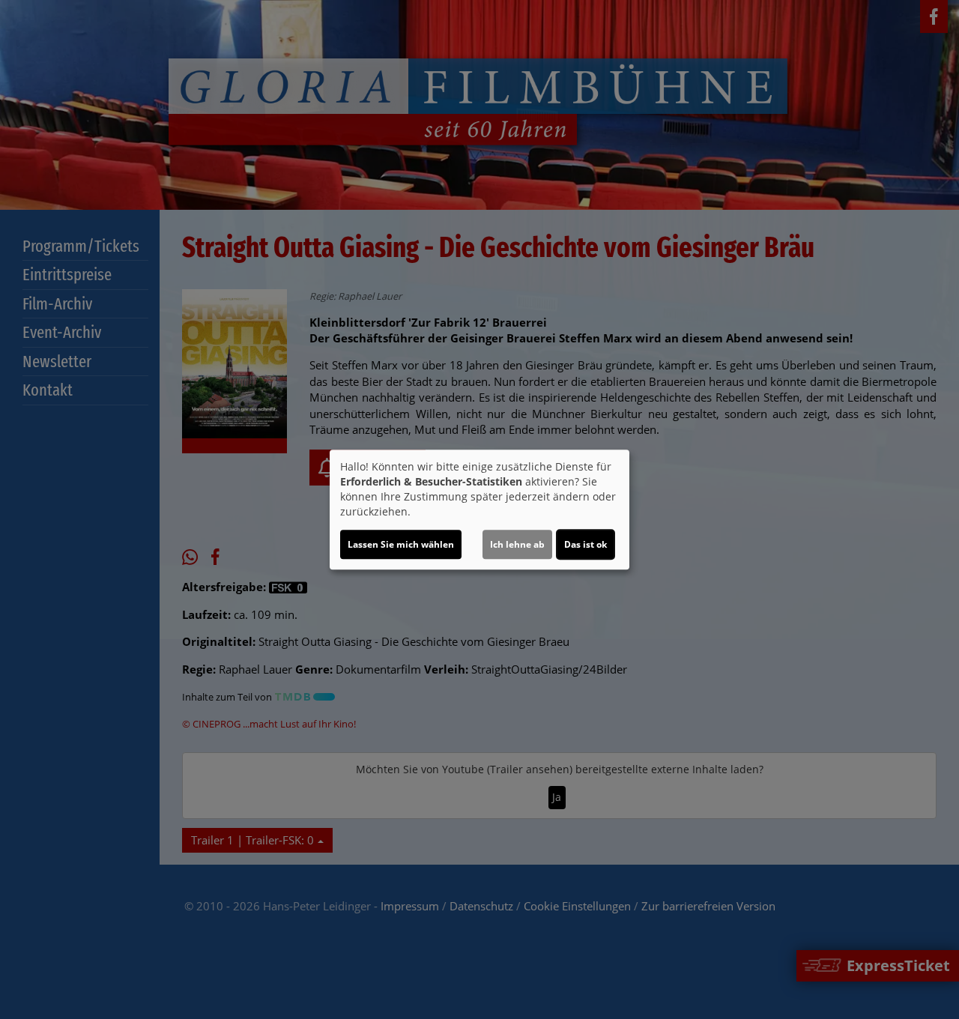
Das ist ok (585, 544)
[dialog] (479, 509)
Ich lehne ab (517, 544)
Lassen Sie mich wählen (401, 544)
